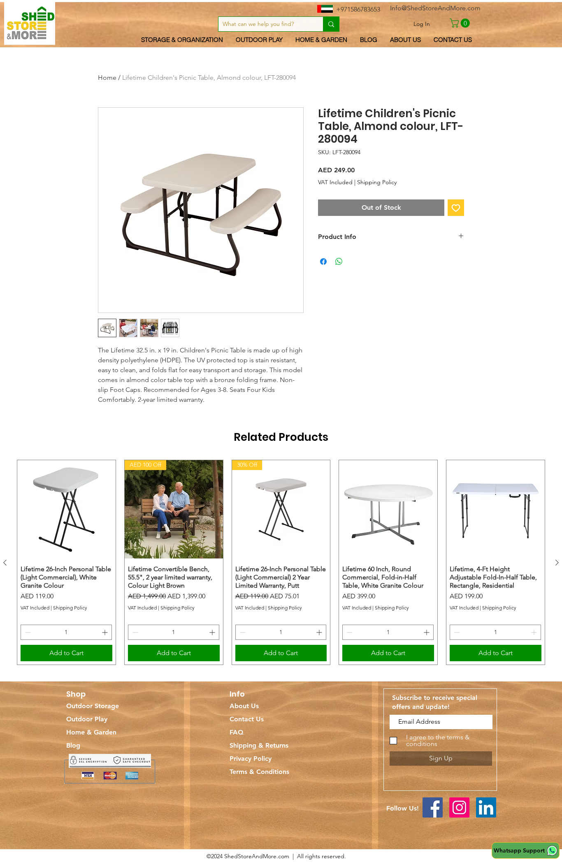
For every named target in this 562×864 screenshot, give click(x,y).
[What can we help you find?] (331, 24)
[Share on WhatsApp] (339, 261)
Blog (73, 745)
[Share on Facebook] (323, 261)
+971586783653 (358, 9)
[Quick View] (66, 509)
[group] (281, 562)
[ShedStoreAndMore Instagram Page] (459, 807)
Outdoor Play (86, 719)
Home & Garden (91, 732)
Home (107, 77)
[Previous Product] (5, 563)
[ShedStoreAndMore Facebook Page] (433, 807)
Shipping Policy (377, 182)
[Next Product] (557, 563)
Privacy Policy (251, 758)
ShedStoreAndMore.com (256, 856)
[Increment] (105, 632)
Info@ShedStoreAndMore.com (435, 8)
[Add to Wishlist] (456, 207)
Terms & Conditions (259, 772)
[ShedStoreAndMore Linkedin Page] (486, 807)
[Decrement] (27, 632)
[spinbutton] (66, 632)
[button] (461, 23)
